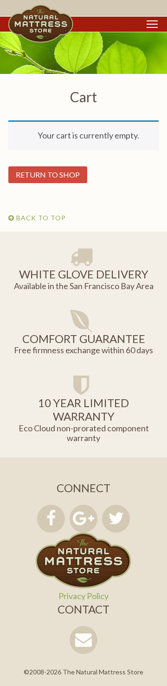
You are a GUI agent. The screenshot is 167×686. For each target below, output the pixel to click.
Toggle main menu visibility (152, 23)
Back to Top (40, 218)
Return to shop (48, 174)
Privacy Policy (83, 596)
